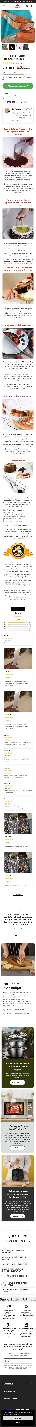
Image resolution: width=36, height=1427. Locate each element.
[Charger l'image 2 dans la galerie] (12, 47)
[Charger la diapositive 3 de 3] (21, 935)
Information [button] (9, 1391)
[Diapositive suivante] (24, 935)
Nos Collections (17, 1082)
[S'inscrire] (30, 1360)
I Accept (18, 1418)
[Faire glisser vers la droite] (30, 109)
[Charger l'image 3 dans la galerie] (19, 47)
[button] (4, 6)
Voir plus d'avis (18, 894)
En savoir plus (18, 928)
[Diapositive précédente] (12, 935)
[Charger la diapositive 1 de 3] (16, 935)
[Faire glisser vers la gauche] (27, 109)
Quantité (5, 93)
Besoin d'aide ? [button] (11, 1398)
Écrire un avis (18, 609)
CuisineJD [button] (9, 1383)
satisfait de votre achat (13, 582)
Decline (18, 1422)
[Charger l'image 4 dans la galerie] (26, 47)
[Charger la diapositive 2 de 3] (19, 935)
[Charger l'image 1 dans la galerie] (5, 47)
